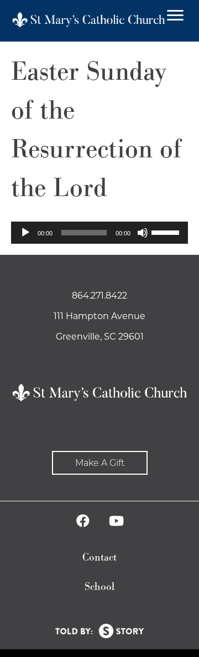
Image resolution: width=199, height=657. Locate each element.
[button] (100, 463)
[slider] (166, 232)
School (99, 587)
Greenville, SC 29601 (100, 336)
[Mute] (142, 232)
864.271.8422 (99, 295)
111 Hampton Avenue (99, 316)
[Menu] (175, 15)
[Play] (25, 232)
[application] (99, 233)
